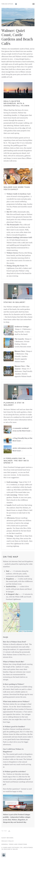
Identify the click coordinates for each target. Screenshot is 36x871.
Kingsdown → (11, 579)
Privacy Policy (8, 841)
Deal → (8, 571)
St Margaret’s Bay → (13, 594)
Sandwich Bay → (12, 586)
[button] (33, 4)
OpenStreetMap (28, 631)
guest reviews (7, 837)
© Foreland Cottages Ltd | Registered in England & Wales (17, 848)
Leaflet (20, 631)
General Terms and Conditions (14, 844)
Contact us (11, 803)
